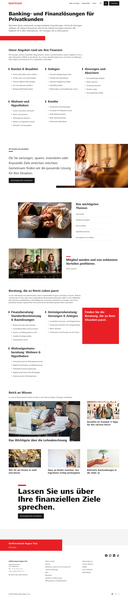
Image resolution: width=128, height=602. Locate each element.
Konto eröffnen (81, 226)
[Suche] (100, 3)
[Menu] (106, 3)
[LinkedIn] (114, 555)
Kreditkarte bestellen (83, 220)
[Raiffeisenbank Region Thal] (15, 3)
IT (118, 594)
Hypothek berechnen (83, 232)
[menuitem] (74, 3)
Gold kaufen (80, 214)
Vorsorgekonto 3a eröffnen (85, 237)
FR (116, 594)
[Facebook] (106, 555)
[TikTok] (118, 555)
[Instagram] (110, 555)
